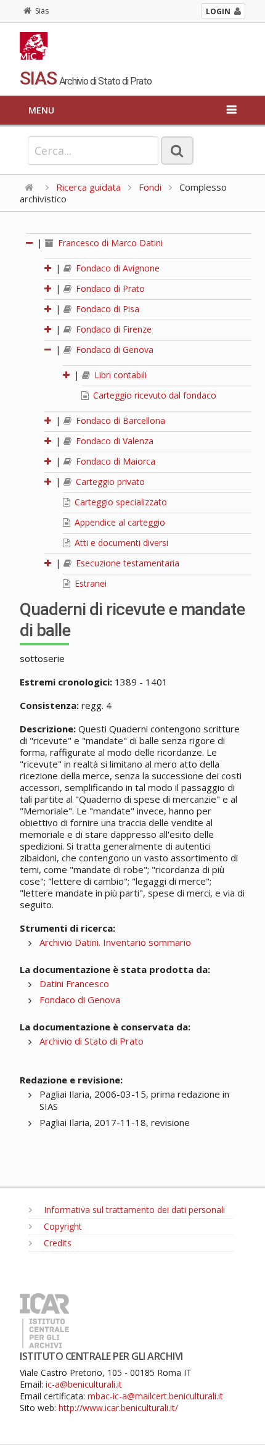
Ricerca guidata (88, 187)
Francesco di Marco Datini (109, 243)
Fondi (150, 187)
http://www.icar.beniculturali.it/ (118, 1408)
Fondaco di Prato (109, 288)
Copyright (61, 1226)
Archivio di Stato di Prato (91, 1041)
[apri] (48, 268)
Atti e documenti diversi (120, 543)
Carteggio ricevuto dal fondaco (153, 395)
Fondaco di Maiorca (114, 461)
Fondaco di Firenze (112, 329)
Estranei (89, 583)
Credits (56, 1243)
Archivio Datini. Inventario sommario (115, 942)
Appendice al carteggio (118, 522)
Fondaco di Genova (113, 349)
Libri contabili (119, 375)
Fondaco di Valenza (113, 441)
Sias (42, 11)
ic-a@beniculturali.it (84, 1384)
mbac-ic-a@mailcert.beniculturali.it (155, 1396)
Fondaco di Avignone (116, 268)
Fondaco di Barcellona (119, 420)
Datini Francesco (74, 983)
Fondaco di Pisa (106, 309)
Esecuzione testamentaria (126, 563)
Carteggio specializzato (119, 502)
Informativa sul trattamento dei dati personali (133, 1209)
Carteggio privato (109, 481)
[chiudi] (48, 349)
